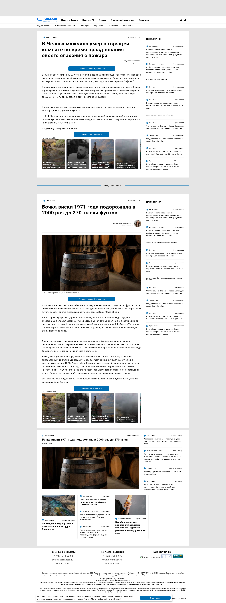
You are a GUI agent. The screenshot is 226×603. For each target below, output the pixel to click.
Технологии (153, 135)
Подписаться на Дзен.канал (92, 68)
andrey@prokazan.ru (62, 559)
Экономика (50, 200)
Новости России (124, 519)
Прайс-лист (62, 563)
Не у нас (152, 87)
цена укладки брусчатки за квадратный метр (163, 278)
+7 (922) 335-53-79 (111, 555)
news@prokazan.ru (112, 559)
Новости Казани (52, 37)
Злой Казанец (61, 382)
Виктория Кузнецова (123, 224)
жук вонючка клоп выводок (156, 79)
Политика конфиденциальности (173, 598)
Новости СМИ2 (49, 138)
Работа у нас (112, 563)
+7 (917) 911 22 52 (62, 555)
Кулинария (153, 46)
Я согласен (155, 598)
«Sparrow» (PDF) (115, 592)
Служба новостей (132, 61)
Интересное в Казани (157, 64)
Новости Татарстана (90, 511)
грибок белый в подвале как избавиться (161, 242)
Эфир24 (129, 81)
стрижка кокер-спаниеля (155, 115)
